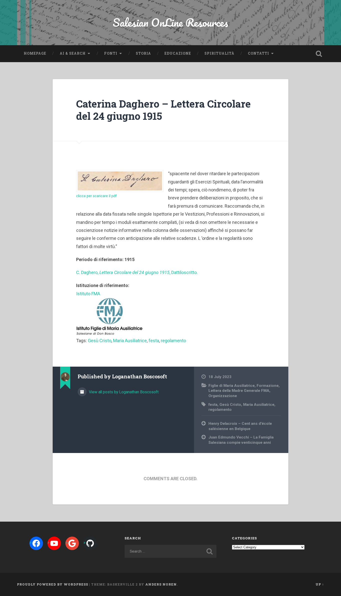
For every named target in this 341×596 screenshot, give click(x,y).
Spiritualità (219, 53)
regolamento (173, 340)
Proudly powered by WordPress (52, 584)
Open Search (319, 53)
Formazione (268, 385)
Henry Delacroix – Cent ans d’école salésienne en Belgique (240, 426)
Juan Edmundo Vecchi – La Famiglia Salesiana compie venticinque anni (241, 440)
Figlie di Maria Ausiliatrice (231, 385)
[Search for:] (171, 551)
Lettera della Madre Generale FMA (238, 390)
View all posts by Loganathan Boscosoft (123, 392)
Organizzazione (222, 396)
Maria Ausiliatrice (130, 340)
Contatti (258, 53)
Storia (143, 53)
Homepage (35, 53)
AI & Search (73, 53)
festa (154, 340)
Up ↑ (320, 584)
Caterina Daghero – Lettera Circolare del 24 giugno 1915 (163, 110)
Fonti (110, 53)
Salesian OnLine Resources (170, 22)
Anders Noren (161, 584)
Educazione (178, 53)
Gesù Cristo (99, 340)
